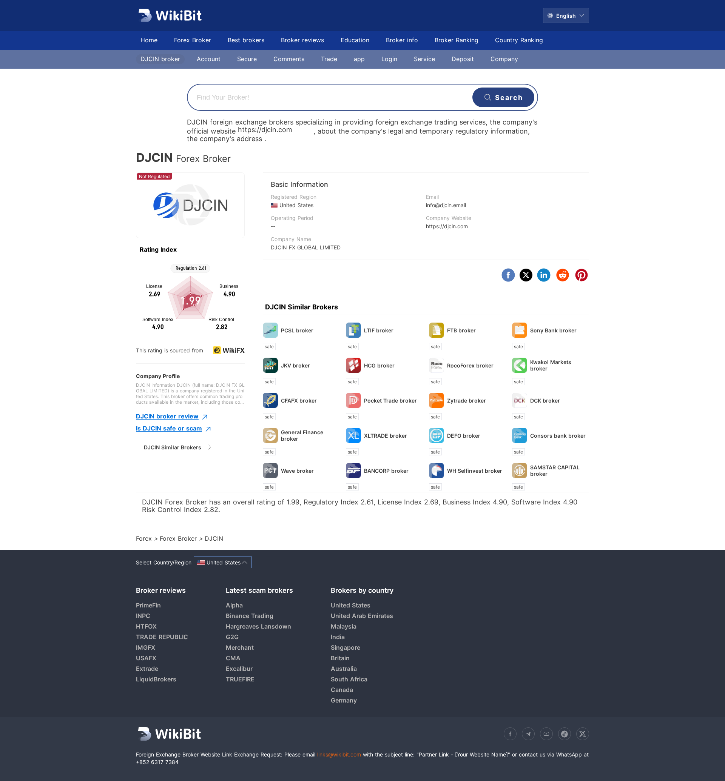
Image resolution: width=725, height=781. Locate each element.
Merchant (240, 647)
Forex (145, 538)
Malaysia (343, 626)
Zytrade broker (466, 400)
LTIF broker (378, 330)
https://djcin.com (447, 226)
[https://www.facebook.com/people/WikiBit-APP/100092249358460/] (510, 733)
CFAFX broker (299, 400)
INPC (143, 616)
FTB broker (461, 330)
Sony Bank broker (553, 330)
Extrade (147, 668)
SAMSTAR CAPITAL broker (555, 470)
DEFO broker (463, 435)
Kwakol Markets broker (550, 365)
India (338, 637)
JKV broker (295, 365)
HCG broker (379, 365)
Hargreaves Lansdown (258, 626)
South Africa (349, 679)
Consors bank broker (558, 435)
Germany (344, 700)
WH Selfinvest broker (474, 470)
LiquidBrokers (156, 679)
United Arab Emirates (362, 616)
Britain (340, 658)
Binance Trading (249, 616)
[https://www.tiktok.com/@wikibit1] (564, 733)
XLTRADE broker (385, 435)
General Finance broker (302, 435)
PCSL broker (297, 330)
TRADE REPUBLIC (162, 637)
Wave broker (297, 470)
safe (269, 346)
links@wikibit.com (339, 754)
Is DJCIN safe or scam (169, 428)
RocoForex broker (470, 365)
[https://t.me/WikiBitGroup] (528, 733)
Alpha (234, 605)
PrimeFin (148, 605)
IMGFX (145, 647)
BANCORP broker (386, 470)
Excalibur (239, 668)
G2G (232, 637)
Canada (342, 689)
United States (350, 605)
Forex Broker (179, 538)
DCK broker (545, 400)
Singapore (345, 647)
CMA (233, 658)
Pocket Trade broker (390, 400)
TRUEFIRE (240, 679)
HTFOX (146, 626)
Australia (344, 668)
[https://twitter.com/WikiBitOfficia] (582, 733)
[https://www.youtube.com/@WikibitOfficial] (546, 733)
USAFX (146, 658)
